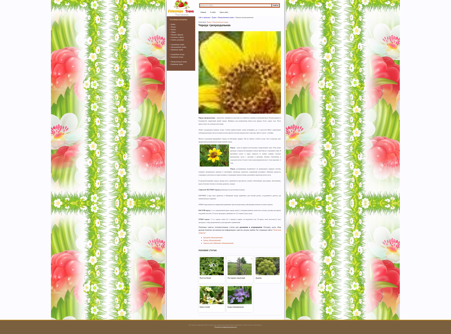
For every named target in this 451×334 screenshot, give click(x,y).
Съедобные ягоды (177, 54)
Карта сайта (224, 12)
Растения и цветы (177, 37)
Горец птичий (205, 307)
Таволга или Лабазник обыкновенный (218, 243)
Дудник (259, 278)
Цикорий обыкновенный (213, 237)
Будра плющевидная (236, 307)
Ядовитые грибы (177, 50)
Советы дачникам (177, 40)
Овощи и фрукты (177, 35)
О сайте (213, 12)
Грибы (173, 24)
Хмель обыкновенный (212, 240)
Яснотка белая (205, 278)
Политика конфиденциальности (225, 327)
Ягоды (173, 27)
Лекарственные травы (179, 62)
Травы (173, 32)
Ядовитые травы (177, 64)
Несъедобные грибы (178, 47)
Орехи (173, 29)
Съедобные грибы (177, 44)
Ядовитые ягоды (177, 57)
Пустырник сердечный (236, 278)
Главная (203, 12)
